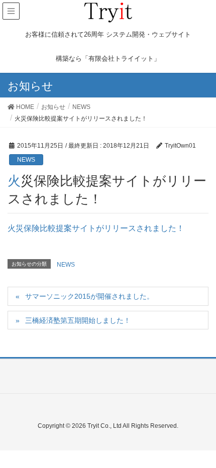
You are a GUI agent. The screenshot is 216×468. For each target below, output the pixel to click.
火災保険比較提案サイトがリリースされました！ (96, 228)
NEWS (26, 159)
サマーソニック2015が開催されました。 (89, 296)
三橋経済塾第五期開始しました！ (78, 320)
